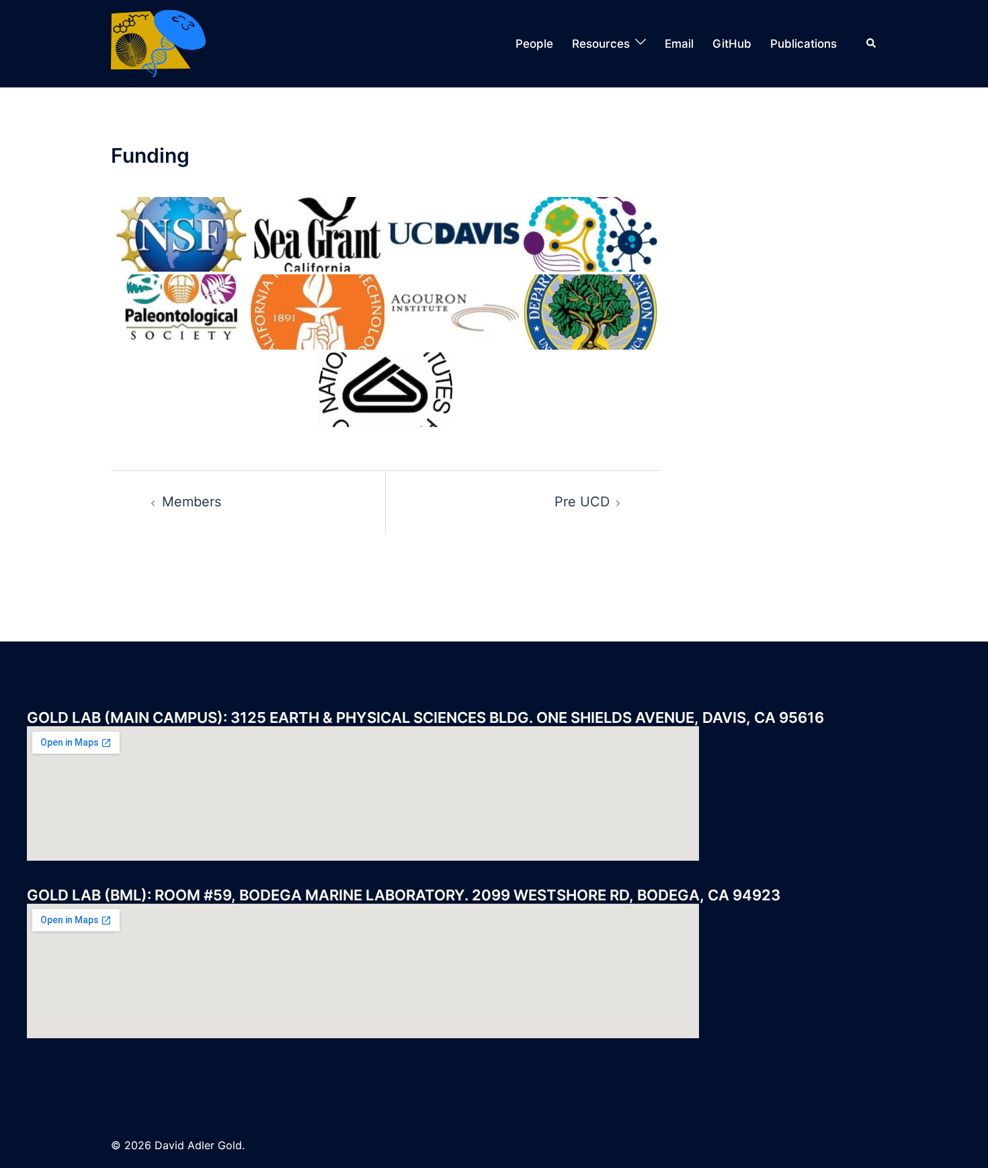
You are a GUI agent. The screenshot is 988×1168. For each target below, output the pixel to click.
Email (679, 43)
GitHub (731, 43)
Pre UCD (582, 502)
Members (191, 502)
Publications (803, 43)
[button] (871, 43)
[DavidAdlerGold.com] (158, 42)
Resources (601, 43)
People (534, 43)
